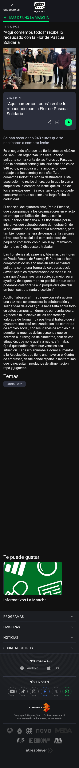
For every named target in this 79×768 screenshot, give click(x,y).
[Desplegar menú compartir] (49, 122)
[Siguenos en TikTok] (23, 691)
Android (32, 668)
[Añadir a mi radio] (57, 122)
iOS (56, 668)
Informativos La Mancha (25, 600)
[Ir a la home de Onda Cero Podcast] (39, 7)
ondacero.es (11, 9)
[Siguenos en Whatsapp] (67, 691)
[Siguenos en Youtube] (12, 691)
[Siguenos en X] (56, 691)
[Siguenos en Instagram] (34, 691)
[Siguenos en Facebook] (45, 691)
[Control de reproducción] (68, 122)
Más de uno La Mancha (29, 18)
